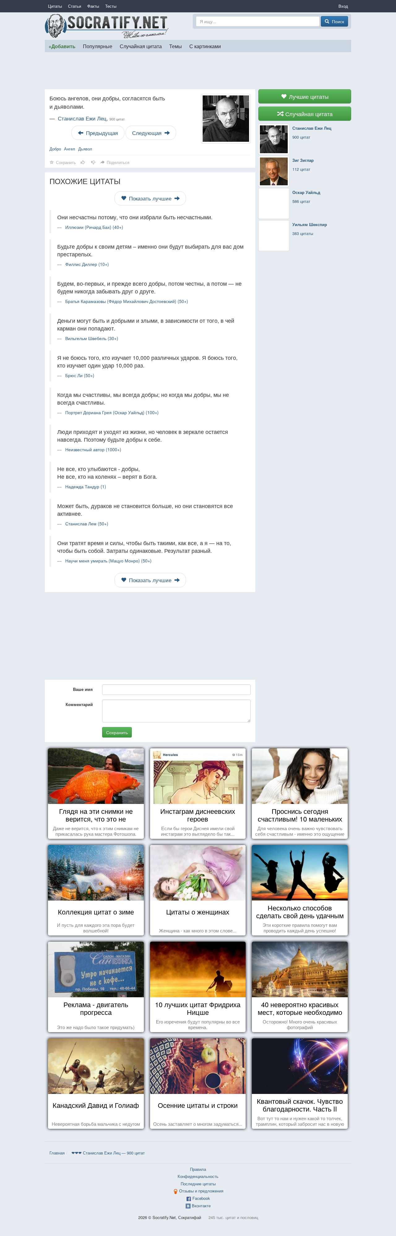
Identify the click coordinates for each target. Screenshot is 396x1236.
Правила (198, 1169)
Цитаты (55, 6)
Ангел (69, 149)
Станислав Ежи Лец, (91, 118)
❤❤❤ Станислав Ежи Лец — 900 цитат (108, 1153)
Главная (57, 1153)
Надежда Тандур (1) (85, 486)
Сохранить (117, 732)
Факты (93, 6)
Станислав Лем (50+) (86, 523)
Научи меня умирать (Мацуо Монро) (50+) (108, 560)
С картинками (205, 46)
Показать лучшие (150, 198)
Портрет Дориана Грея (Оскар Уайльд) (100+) (112, 412)
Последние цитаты (198, 1184)
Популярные (97, 46)
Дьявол (85, 149)
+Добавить (62, 46)
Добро (55, 149)
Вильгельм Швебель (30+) (91, 338)
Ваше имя (83, 689)
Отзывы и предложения (201, 1191)
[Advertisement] (198, 71)
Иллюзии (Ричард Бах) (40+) (94, 227)
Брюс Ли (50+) (79, 375)
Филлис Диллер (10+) (87, 264)
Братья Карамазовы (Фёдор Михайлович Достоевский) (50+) (126, 301)
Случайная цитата (141, 46)
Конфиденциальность (198, 1176)
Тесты (110, 6)
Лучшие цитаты (308, 96)
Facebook (201, 1198)
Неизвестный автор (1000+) (93, 449)
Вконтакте (201, 1206)
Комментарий (79, 704)
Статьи (74, 6)
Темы (175, 46)
